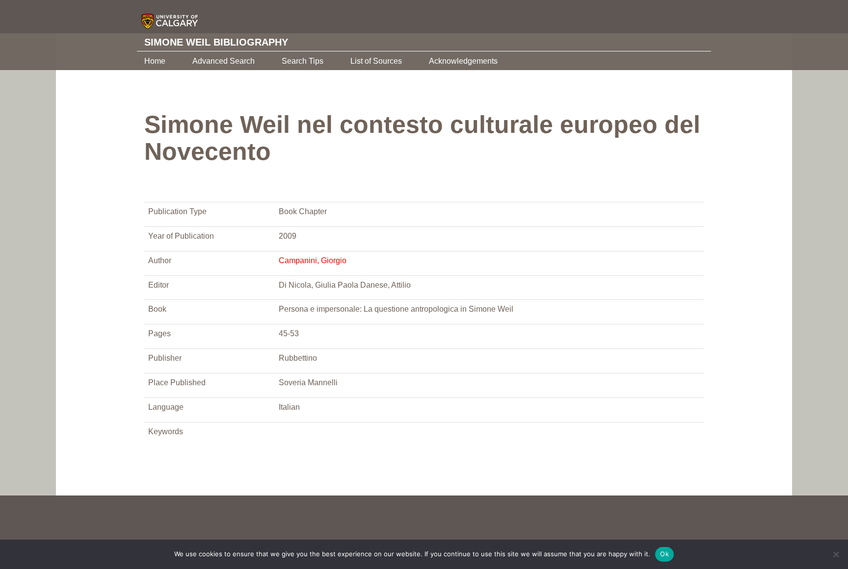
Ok (664, 554)
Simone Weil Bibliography (216, 42)
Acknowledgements (463, 61)
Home (154, 61)
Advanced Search (223, 61)
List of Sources (376, 61)
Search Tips (302, 61)
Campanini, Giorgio (312, 260)
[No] (836, 554)
